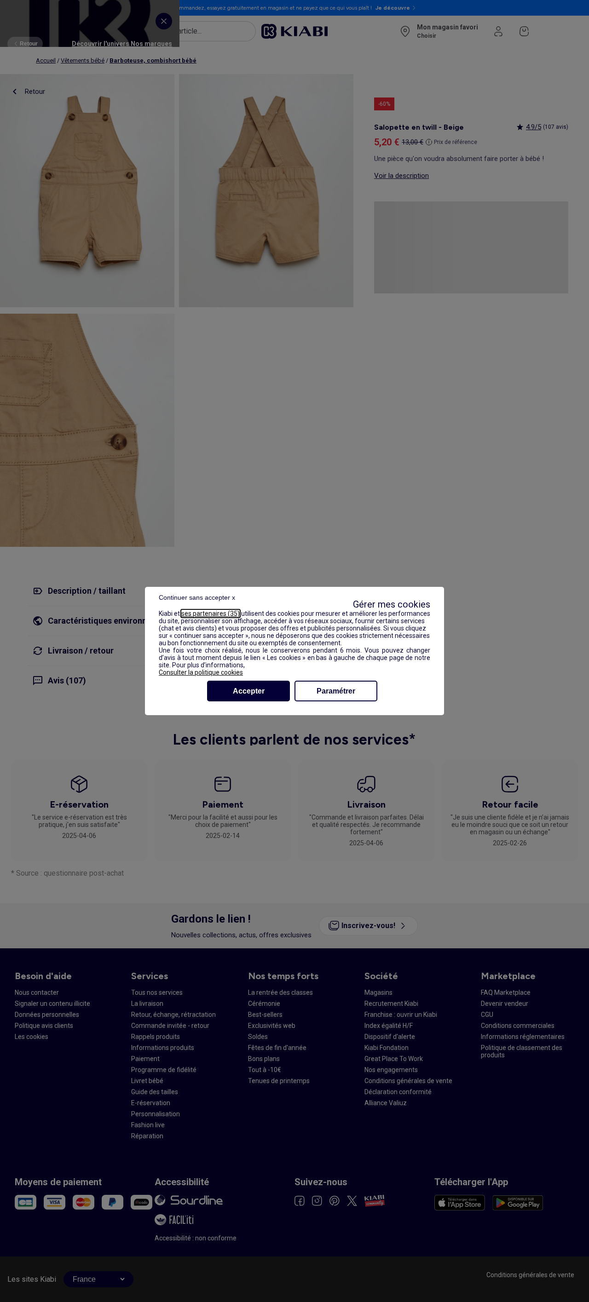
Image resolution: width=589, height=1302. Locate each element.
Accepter (249, 691)
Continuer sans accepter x (197, 597)
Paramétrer (336, 691)
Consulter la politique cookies (201, 672)
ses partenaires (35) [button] (210, 613)
